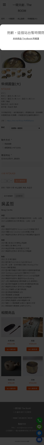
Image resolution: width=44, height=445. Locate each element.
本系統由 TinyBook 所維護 (26, 38)
